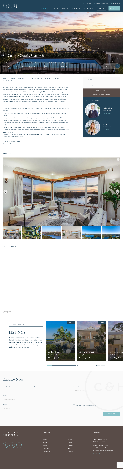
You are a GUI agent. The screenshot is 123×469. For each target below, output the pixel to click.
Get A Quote (114, 8)
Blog (69, 448)
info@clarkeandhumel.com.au (103, 450)
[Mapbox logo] (7, 312)
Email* (5, 395)
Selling (45, 442)
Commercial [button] (87, 8)
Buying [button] (53, 8)
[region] (61, 282)
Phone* (5, 404)
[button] (115, 3)
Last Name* (31, 387)
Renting (45, 445)
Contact (70, 451)
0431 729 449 (107, 127)
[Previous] (5, 192)
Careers (70, 445)
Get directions (98, 454)
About (70, 439)
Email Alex (106, 130)
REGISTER (111, 414)
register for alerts (101, 95)
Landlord (46, 448)
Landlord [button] (74, 8)
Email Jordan (107, 113)
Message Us (76, 387)
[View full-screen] (118, 159)
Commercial (47, 451)
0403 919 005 (107, 110)
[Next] (117, 192)
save (90, 80)
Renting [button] (63, 8)
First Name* (6, 387)
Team (70, 442)
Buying (45, 439)
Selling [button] (44, 8)
